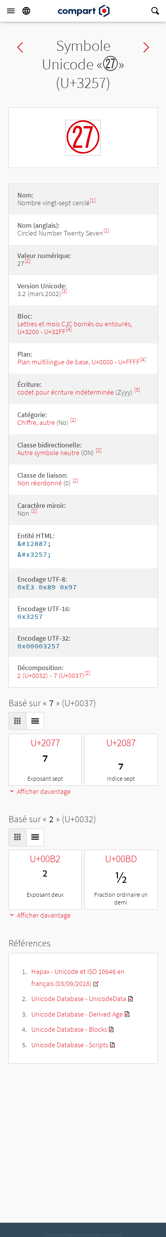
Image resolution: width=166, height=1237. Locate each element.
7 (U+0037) (69, 675)
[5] (137, 389)
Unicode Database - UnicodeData (78, 998)
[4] (69, 329)
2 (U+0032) (32, 675)
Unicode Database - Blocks (69, 1029)
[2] (106, 230)
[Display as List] (35, 721)
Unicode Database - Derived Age (77, 1014)
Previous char (20, 47)
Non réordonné (39, 482)
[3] (64, 291)
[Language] (26, 11)
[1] (93, 200)
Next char (146, 47)
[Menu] (11, 11)
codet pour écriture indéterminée (65, 392)
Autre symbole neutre (48, 452)
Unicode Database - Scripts (69, 1044)
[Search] (155, 11)
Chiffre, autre (36, 422)
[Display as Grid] (17, 721)
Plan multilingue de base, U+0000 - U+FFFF (78, 361)
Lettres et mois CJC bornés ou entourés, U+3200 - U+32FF (74, 327)
